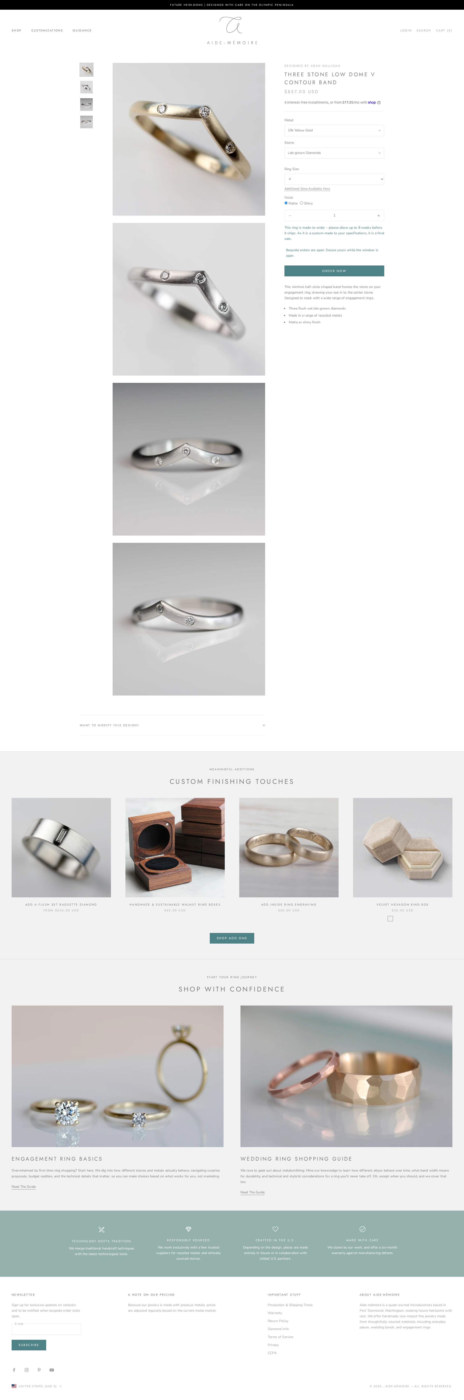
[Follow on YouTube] (51, 1370)
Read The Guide (24, 1186)
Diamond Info (278, 1329)
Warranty (275, 1313)
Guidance (82, 30)
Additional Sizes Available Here (307, 189)
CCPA (272, 1353)
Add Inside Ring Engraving (289, 904)
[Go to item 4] (86, 122)
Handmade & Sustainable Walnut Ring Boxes (175, 904)
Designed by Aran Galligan (312, 66)
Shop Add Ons (232, 938)
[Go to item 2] (86, 87)
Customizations (47, 30)
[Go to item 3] (86, 104)
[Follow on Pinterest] (39, 1370)
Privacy (273, 1345)
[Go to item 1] (86, 69)
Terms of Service (280, 1337)
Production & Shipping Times (290, 1305)
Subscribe (29, 1345)
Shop (17, 30)
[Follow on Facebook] (14, 1370)
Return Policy (278, 1321)
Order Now (334, 271)
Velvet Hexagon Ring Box (403, 904)
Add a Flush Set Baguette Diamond (61, 904)
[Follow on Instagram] (26, 1370)
